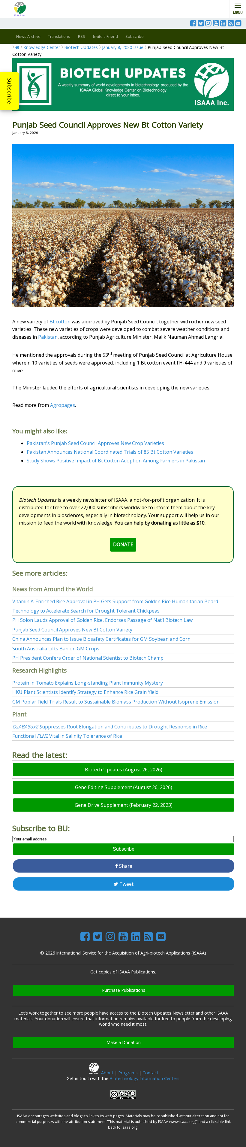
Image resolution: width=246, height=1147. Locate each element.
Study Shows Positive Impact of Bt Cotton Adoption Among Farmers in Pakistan (116, 460)
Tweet (126, 884)
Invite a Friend (105, 36)
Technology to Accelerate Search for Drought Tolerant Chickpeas (86, 610)
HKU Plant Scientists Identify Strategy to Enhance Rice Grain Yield (85, 692)
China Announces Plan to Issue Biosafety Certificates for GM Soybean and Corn (101, 639)
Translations (59, 36)
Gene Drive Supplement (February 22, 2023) (123, 805)
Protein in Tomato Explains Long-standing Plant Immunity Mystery (87, 682)
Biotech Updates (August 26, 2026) (123, 769)
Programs (128, 1073)
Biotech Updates (81, 47)
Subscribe (9, 91)
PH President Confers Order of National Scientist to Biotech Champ (88, 658)
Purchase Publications (123, 990)
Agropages (62, 405)
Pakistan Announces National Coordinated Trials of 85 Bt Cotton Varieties (110, 452)
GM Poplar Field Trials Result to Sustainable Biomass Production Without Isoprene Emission (116, 701)
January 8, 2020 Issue (122, 47)
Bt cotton (60, 321)
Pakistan (48, 337)
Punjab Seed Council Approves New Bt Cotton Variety (72, 629)
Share (125, 866)
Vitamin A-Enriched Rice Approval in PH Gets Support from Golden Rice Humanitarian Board (115, 601)
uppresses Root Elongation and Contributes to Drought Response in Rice (109, 726)
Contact (150, 1073)
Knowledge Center (41, 47)
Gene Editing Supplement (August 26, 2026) (123, 787)
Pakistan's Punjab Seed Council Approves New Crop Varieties (95, 443)
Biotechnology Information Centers (144, 1078)
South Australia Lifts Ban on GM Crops (55, 648)
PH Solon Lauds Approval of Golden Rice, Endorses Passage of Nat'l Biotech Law (102, 620)
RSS (81, 36)
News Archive (28, 36)
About (107, 1073)
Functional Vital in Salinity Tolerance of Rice (67, 736)
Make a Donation (123, 1042)
